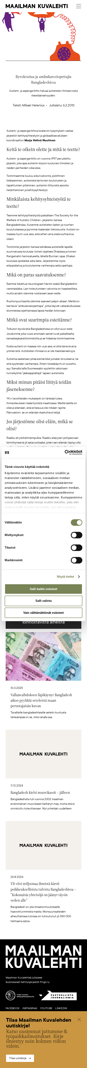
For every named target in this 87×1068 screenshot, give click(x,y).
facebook (13, 1008)
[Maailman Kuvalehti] (43, 967)
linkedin (61, 1008)
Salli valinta (43, 601)
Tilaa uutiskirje (18, 1058)
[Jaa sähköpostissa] (63, 122)
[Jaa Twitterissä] (24, 122)
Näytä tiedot (65, 576)
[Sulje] (79, 1020)
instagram (29, 1008)
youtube (46, 1008)
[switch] (76, 535)
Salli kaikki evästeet (43, 589)
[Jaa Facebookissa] (50, 122)
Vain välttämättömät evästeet (43, 612)
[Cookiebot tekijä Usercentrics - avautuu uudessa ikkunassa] (64, 452)
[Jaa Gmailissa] (37, 122)
